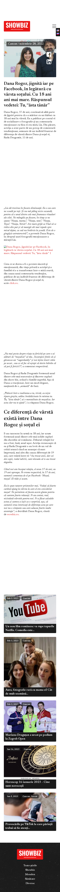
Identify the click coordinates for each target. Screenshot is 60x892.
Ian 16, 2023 (13, 749)
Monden (30, 874)
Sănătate (30, 879)
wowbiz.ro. (13, 514)
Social (34, 796)
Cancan (12, 43)
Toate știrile (30, 865)
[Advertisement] (24, 9)
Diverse (30, 883)
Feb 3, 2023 (12, 598)
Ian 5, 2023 (12, 796)
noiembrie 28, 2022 (31, 43)
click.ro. (13, 283)
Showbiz (30, 870)
